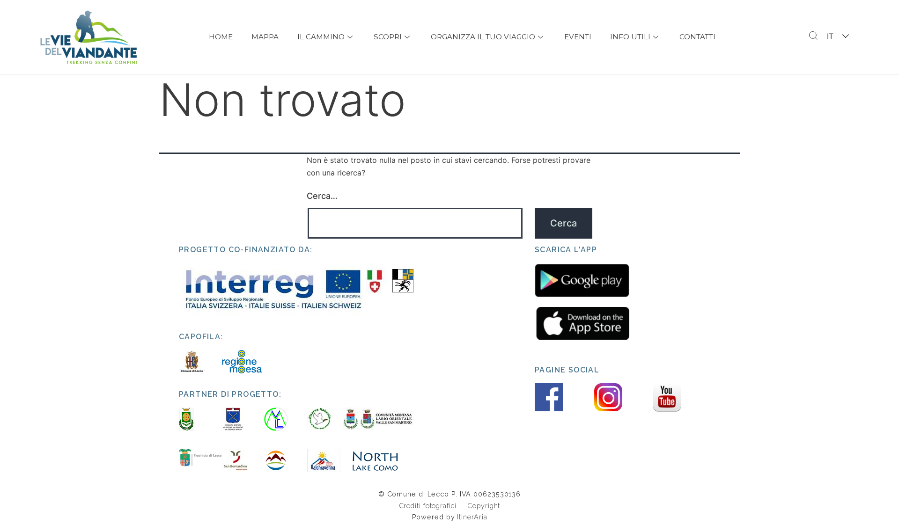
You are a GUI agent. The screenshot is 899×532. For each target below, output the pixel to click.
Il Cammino (321, 36)
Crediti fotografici (429, 506)
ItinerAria (472, 517)
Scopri (388, 36)
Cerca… (322, 196)
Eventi (577, 36)
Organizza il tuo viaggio (483, 36)
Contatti (697, 36)
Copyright (483, 506)
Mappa (265, 36)
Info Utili (630, 36)
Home (221, 36)
